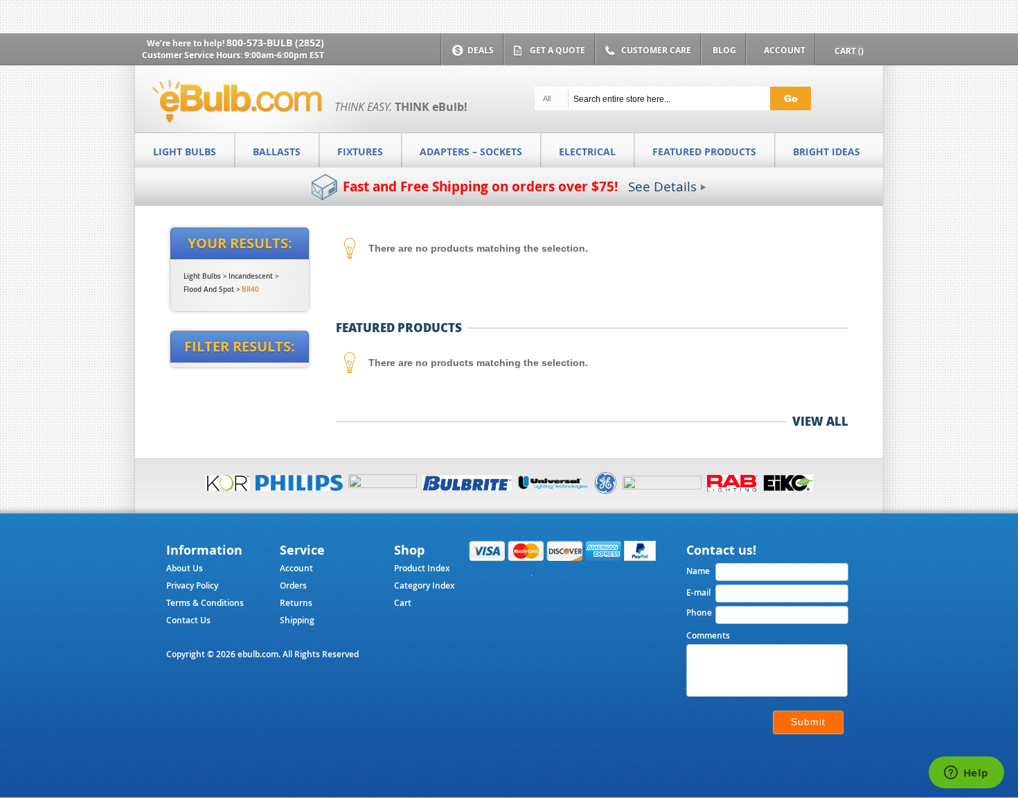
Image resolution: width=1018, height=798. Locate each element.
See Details (662, 186)
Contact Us (188, 620)
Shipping (297, 620)
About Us (184, 568)
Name (698, 571)
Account (296, 568)
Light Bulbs (202, 276)
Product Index (422, 568)
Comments (708, 635)
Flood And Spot (209, 289)
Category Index (424, 585)
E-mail (698, 592)
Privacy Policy (192, 585)
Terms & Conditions (205, 603)
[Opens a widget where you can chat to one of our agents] (966, 773)
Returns (296, 603)
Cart (402, 603)
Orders (293, 585)
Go (791, 98)
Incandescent (251, 276)
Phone (699, 612)
